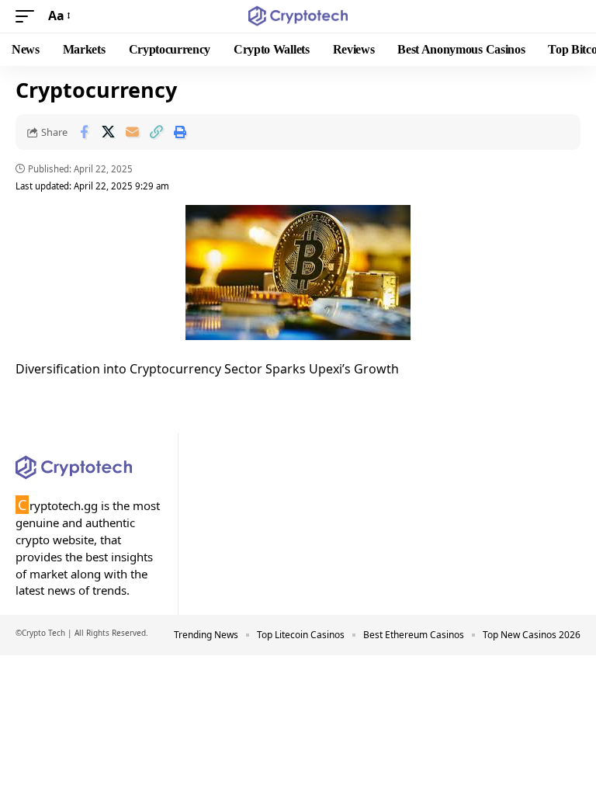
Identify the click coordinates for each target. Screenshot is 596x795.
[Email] (132, 132)
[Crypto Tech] (298, 16)
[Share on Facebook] (84, 132)
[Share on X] (108, 132)
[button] (29, 15)
